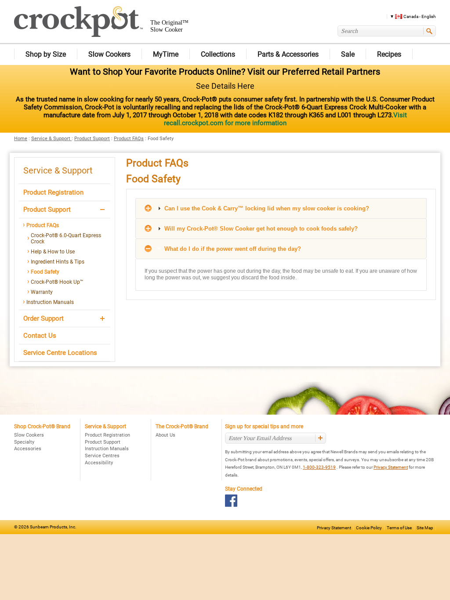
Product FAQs (129, 138)
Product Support (92, 138)
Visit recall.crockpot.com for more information (285, 119)
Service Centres (102, 456)
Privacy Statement (391, 467)
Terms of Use (399, 527)
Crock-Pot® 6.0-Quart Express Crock (66, 238)
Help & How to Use (53, 252)
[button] (410, 16)
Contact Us (39, 336)
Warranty (42, 292)
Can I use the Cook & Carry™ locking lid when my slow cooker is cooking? (266, 208)
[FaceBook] (231, 500)
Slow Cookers (29, 435)
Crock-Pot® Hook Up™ (57, 282)
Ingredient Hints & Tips (57, 262)
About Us (165, 435)
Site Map (425, 527)
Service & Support (51, 138)
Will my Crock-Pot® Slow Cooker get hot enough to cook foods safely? (260, 228)
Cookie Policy (369, 527)
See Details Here (225, 85)
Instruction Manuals (50, 302)
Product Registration (53, 192)
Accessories (27, 449)
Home (20, 138)
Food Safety (45, 272)
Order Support (43, 318)
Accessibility (99, 463)
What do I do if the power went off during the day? (232, 249)
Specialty (24, 442)
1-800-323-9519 (319, 467)
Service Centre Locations (60, 353)
